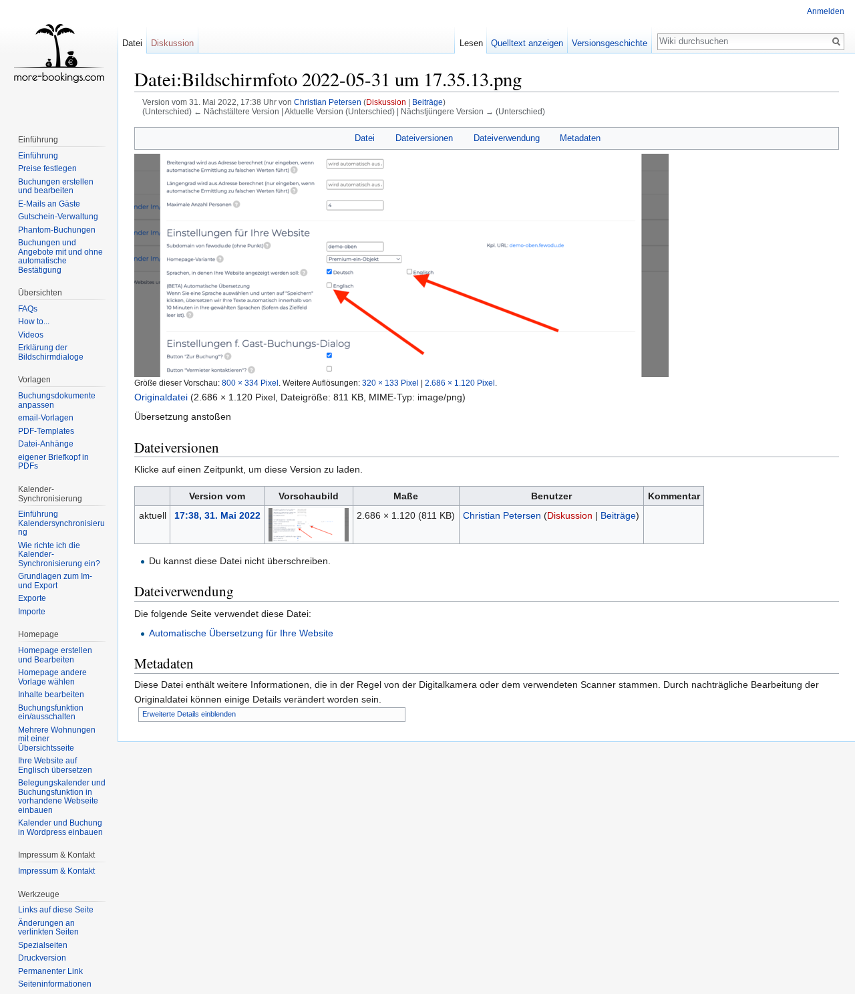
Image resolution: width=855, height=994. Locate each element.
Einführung (38, 155)
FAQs (27, 309)
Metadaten (580, 138)
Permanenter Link (50, 971)
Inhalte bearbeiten (51, 694)
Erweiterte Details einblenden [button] (189, 714)
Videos (30, 335)
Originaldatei (161, 397)
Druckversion (42, 958)
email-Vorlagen (45, 417)
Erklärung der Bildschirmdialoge (50, 352)
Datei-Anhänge (45, 444)
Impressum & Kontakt (56, 871)
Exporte (32, 598)
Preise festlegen (47, 168)
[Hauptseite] (58, 53)
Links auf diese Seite (56, 909)
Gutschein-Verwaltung (58, 216)
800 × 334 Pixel (250, 382)
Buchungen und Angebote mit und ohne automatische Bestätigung (60, 256)
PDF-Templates (46, 431)
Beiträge (427, 102)
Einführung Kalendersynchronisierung (61, 523)
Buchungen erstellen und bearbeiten (56, 186)
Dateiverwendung (507, 138)
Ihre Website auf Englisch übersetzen (55, 765)
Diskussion (386, 102)
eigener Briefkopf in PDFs (53, 462)
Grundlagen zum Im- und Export (55, 581)
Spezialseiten (42, 945)
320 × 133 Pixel (390, 382)
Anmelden (825, 11)
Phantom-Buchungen (57, 230)
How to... (33, 321)
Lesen (471, 43)
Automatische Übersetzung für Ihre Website (241, 633)
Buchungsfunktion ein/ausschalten (50, 712)
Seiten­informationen (55, 984)
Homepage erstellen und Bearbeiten (55, 655)
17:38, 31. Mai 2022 (217, 515)
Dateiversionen (424, 138)
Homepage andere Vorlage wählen (52, 677)
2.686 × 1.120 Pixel (460, 382)
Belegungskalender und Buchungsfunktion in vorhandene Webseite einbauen (62, 796)
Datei (365, 138)
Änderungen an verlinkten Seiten (48, 927)
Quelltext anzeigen (527, 43)
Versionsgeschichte (609, 43)
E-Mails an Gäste (49, 204)
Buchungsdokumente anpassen (57, 400)
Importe (31, 611)
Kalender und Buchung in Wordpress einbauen (60, 827)
